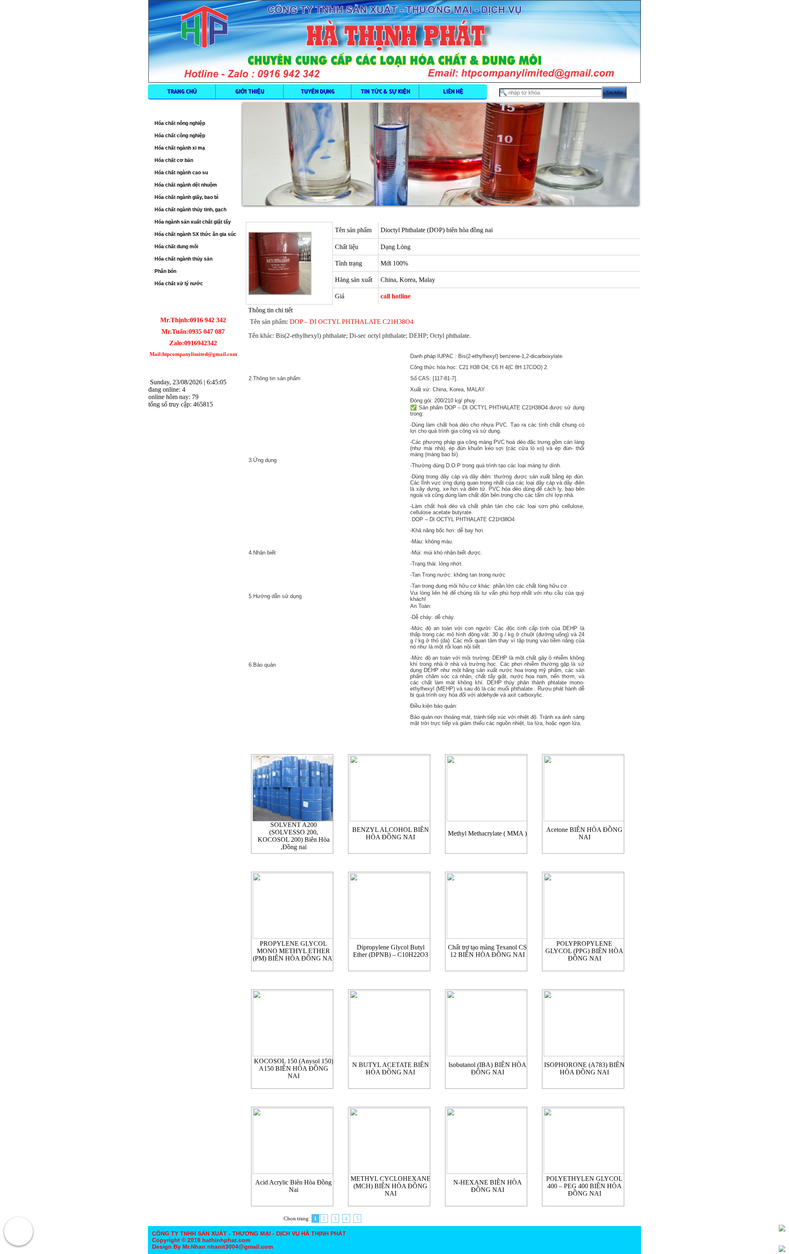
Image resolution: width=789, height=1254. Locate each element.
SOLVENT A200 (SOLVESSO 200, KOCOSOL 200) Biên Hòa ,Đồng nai (294, 835)
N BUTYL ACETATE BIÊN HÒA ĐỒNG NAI (390, 1068)
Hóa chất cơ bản (174, 160)
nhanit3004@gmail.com (239, 1246)
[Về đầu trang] (782, 1228)
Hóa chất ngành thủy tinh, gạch (190, 209)
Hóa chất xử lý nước (179, 283)
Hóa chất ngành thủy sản (183, 259)
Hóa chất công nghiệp (180, 136)
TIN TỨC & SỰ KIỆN (385, 91)
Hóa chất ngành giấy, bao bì (186, 197)
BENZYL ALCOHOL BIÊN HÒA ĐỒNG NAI (390, 833)
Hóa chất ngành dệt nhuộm (186, 185)
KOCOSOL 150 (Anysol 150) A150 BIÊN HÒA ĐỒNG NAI (293, 1068)
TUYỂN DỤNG (317, 91)
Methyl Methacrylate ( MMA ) (487, 833)
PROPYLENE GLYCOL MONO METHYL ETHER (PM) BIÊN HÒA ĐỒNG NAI (294, 951)
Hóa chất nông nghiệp (180, 123)
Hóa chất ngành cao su (181, 173)
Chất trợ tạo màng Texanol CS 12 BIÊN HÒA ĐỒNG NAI (487, 951)
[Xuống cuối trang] (782, 1248)
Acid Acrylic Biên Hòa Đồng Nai (293, 1186)
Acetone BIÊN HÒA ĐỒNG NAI (584, 833)
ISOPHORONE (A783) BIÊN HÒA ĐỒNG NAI (584, 1068)
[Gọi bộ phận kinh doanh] (18, 1231)
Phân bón (165, 271)
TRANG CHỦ (181, 91)
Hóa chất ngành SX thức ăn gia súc (195, 234)
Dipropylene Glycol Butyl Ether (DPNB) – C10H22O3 (390, 951)
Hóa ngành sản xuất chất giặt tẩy (193, 222)
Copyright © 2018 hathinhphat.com (201, 1240)
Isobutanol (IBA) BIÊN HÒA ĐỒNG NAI (487, 1068)
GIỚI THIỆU (249, 91)
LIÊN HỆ (453, 91)
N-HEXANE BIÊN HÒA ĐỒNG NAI (487, 1186)
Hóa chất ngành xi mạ (180, 148)
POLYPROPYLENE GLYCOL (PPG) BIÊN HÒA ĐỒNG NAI (584, 951)
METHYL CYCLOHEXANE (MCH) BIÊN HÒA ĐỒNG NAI (391, 1186)
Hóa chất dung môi (176, 246)
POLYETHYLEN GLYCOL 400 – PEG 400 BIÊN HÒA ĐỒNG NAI (584, 1186)
